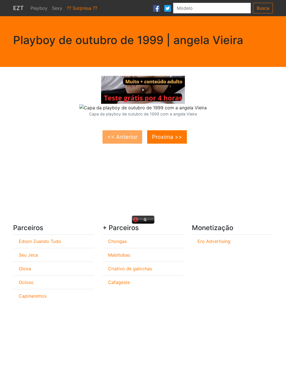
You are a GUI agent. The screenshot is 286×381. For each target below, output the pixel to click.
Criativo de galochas (130, 268)
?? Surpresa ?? (82, 8)
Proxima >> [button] (167, 137)
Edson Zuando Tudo (40, 241)
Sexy (57, 8)
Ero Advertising (213, 241)
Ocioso (26, 282)
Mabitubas (119, 255)
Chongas (117, 241)
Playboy (38, 8)
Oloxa (25, 268)
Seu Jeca (28, 255)
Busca (263, 8)
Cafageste (119, 282)
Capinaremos (33, 296)
